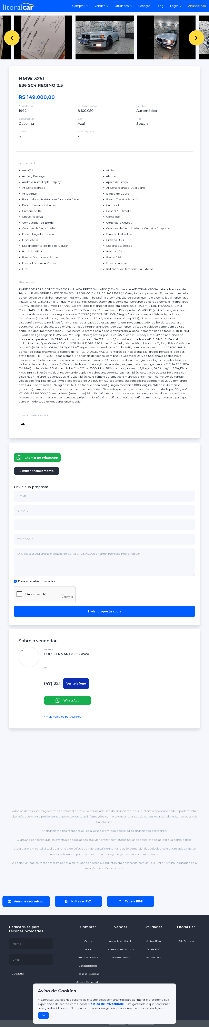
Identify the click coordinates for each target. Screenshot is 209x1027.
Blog (160, 6)
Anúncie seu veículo (29, 901)
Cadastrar (18, 973)
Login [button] (174, 6)
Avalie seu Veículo (121, 957)
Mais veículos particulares (63, 716)
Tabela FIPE (134, 901)
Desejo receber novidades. (37, 581)
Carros (88, 941)
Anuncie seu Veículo (120, 941)
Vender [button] (99, 6)
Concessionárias (88, 965)
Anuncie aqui (197, 6)
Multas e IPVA (81, 901)
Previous (6, 37)
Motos (88, 949)
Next (191, 37)
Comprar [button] (78, 6)
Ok (43, 1015)
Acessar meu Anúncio (120, 949)
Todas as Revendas (88, 973)
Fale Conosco (186, 941)
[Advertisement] (104, 752)
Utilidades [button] (122, 6)
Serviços (144, 6)
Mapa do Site (153, 957)
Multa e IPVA (153, 941)
